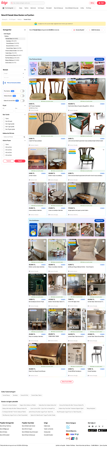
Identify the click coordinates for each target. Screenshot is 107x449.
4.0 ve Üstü (9, 152)
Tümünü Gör (99, 59)
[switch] (22, 91)
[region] (66, 68)
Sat (102, 3)
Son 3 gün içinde (10, 124)
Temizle (8, 161)
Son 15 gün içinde (10, 129)
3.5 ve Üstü (9, 150)
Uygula (20, 161)
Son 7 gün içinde (10, 126)
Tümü (7, 118)
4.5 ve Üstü (9, 155)
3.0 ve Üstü (9, 147)
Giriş (92, 3)
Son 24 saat (9, 121)
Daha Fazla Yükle (67, 381)
